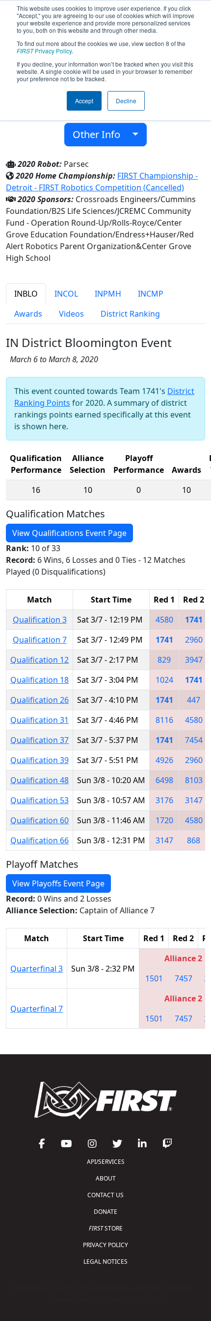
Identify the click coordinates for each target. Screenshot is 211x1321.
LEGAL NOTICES (105, 1261)
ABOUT (106, 1178)
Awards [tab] (28, 313)
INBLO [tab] (26, 293)
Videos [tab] (71, 313)
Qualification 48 (39, 780)
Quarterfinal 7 (36, 1008)
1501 (154, 978)
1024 (164, 679)
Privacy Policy (44, 50)
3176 (164, 800)
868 (193, 840)
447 (193, 700)
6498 (164, 780)
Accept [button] (84, 100)
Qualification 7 (40, 639)
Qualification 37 (39, 740)
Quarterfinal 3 (36, 968)
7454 (194, 740)
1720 (164, 820)
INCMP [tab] (150, 293)
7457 (183, 978)
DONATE (105, 1211)
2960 (194, 639)
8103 (194, 780)
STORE (106, 1228)
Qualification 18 (39, 679)
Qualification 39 (39, 760)
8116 (164, 720)
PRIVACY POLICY (105, 1245)
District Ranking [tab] (130, 313)
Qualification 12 (39, 659)
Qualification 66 (39, 840)
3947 (194, 659)
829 (164, 659)
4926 (164, 760)
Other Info (100, 134)
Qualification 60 (39, 820)
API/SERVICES (106, 1162)
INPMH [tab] (108, 293)
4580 (164, 619)
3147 (194, 800)
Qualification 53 (39, 800)
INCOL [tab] (66, 293)
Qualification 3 (40, 619)
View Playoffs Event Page (58, 883)
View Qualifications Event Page (69, 533)
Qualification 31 (39, 720)
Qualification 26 (39, 700)
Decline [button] (126, 100)
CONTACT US (105, 1195)
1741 (194, 619)
